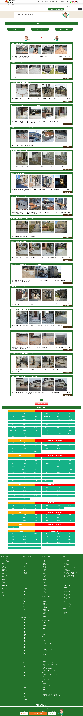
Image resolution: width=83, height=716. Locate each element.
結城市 (58, 445)
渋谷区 (70, 463)
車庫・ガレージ (5, 578)
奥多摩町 (24, 480)
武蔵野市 (24, 472)
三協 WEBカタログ (67, 613)
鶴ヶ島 (24, 598)
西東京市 (13, 472)
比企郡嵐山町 (24, 436)
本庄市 (58, 427)
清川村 (36, 539)
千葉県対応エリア (67, 595)
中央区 (36, 463)
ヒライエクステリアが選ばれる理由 (70, 572)
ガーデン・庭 (4, 585)
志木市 (24, 603)
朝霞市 (47, 433)
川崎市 (24, 533)
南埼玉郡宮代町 (13, 430)
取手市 (47, 442)
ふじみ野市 (47, 427)
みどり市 (13, 520)
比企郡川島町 (13, 427)
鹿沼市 (36, 508)
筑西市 (70, 445)
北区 (47, 466)
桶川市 (36, 413)
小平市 (58, 469)
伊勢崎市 (58, 517)
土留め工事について (47, 656)
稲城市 (24, 680)
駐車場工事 (4, 582)
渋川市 (24, 514)
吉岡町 (36, 514)
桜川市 (13, 448)
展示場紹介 (66, 569)
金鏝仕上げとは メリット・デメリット (50, 670)
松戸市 (36, 487)
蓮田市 (24, 424)
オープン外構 (4, 558)
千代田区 (47, 463)
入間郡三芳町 (35, 433)
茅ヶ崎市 (70, 539)
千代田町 (47, 520)
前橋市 (47, 514)
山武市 (24, 498)
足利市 (13, 508)
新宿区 (24, 626)
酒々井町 (13, 495)
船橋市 (44, 578)
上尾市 (13, 413)
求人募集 (65, 566)
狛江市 (24, 677)
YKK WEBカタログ (67, 612)
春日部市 (47, 413)
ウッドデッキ (4, 566)
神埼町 (70, 490)
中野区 (36, 460)
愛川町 (24, 539)
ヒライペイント (67, 610)
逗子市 (58, 533)
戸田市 (13, 424)
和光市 (47, 430)
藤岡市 (70, 514)
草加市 (58, 419)
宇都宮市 (47, 508)
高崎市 (58, 514)
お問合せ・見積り (67, 581)
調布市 (24, 675)
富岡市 (24, 517)
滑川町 (24, 592)
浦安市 (24, 490)
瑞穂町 (13, 480)
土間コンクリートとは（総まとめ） (50, 668)
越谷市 (47, 419)
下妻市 (36, 448)
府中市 (24, 674)
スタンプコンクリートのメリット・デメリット (52, 650)
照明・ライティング (6, 595)
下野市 (24, 505)
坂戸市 (24, 606)
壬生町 (58, 505)
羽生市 (36, 424)
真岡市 (58, 508)
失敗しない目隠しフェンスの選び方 (50, 694)
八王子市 (47, 477)
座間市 (70, 536)
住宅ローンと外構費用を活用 (69, 575)
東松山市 (47, 424)
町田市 (24, 681)
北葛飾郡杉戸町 (36, 416)
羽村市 (24, 684)
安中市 (13, 517)
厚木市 (36, 536)
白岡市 (24, 567)
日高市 (24, 433)
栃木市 (13, 505)
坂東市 (24, 445)
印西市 (36, 490)
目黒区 (13, 466)
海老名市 (58, 536)
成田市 (58, 490)
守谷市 (36, 445)
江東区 (24, 463)
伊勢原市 (24, 542)
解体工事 (45, 689)
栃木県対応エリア (67, 597)
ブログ (65, 579)
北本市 (58, 416)
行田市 (70, 416)
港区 (58, 463)
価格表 (44, 640)
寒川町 (36, 542)
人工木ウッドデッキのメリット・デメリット (51, 644)
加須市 (58, 413)
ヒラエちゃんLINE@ (68, 561)
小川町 (36, 436)
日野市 (58, 477)
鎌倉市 (47, 533)
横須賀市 (36, 533)
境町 (13, 442)
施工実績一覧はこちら (41, 403)
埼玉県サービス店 (67, 604)
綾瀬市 (13, 539)
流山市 (24, 487)
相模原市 (24, 536)
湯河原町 (36, 547)
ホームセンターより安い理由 (69, 576)
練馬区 (24, 622)
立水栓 (3, 592)
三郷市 (70, 427)
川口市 (70, 413)
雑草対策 (45, 683)
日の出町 (70, 477)
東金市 (70, 495)
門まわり (4, 573)
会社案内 (65, 558)
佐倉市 (47, 495)
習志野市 (36, 495)
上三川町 (70, 505)
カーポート (4, 579)
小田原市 (70, 542)
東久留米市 (70, 469)
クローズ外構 (4, 560)
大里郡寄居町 (69, 433)
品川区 (36, 466)
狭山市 (70, 430)
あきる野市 (47, 480)
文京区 (47, 460)
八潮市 (24, 430)
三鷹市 (58, 472)
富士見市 (36, 427)
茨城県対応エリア (67, 594)
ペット (3, 594)
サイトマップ (66, 582)
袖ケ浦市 (45, 589)
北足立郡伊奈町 (24, 416)
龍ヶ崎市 (36, 451)
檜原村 (36, 480)
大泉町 (36, 520)
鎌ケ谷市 (13, 490)
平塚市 (47, 539)
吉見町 (24, 591)
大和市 (47, 536)
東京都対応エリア (67, 591)
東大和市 (13, 469)
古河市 (24, 442)
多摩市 (24, 678)
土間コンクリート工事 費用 (48, 662)
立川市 (47, 469)
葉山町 (13, 536)
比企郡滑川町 (58, 424)
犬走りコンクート (46, 685)
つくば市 (13, 445)
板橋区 (24, 625)
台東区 (13, 463)
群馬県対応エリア (67, 598)
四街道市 (58, 495)
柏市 (47, 487)
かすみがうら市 (58, 442)
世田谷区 (58, 460)
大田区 (24, 466)
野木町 (47, 505)
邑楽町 (24, 520)
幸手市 (24, 558)
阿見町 (13, 451)
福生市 (24, 477)
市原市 (13, 498)
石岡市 (47, 448)
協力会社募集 (66, 564)
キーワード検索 (68, 6)
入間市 (24, 413)
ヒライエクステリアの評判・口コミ (70, 578)
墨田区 (70, 460)
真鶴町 (24, 547)
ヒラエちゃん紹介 (67, 560)
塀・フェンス (4, 575)
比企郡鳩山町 (58, 433)
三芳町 (24, 615)
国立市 (70, 472)
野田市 (13, 487)
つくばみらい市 (47, 445)
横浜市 (13, 533)
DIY (44, 641)
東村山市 (36, 477)
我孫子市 (58, 487)
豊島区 (13, 460)
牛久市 (24, 451)
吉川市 (36, 430)
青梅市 (24, 683)
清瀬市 (70, 466)
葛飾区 (58, 466)
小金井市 (47, 472)
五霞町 (36, 442)
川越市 (13, 416)
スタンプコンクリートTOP (48, 649)
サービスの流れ (67, 570)
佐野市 (24, 508)
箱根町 (13, 547)
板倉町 (58, 520)
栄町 (47, 490)
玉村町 (36, 517)
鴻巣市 (36, 419)
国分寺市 (36, 472)
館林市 (13, 514)
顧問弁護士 (66, 563)
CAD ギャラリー (67, 585)
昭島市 (36, 469)
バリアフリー (4, 591)
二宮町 (58, 542)
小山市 (36, 505)
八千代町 (24, 448)
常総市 (70, 442)
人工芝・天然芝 (5, 588)
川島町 (24, 594)
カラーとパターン (46, 652)
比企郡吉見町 (69, 424)
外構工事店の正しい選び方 (69, 573)
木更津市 (45, 585)
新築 (3, 563)
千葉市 (44, 576)
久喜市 (13, 419)
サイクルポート (5, 581)
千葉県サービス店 (67, 606)
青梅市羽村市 (13, 477)
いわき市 (13, 527)
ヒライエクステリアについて (69, 567)
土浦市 (70, 448)
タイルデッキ (4, 567)
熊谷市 (24, 419)
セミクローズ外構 (5, 561)
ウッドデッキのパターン (48, 643)
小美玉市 (58, 448)
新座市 (13, 433)
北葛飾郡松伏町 (47, 416)
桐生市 (70, 517)
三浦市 (70, 533)
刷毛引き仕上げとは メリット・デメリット (51, 664)
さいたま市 (70, 419)
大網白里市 (45, 591)
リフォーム (4, 564)
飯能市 (13, 436)
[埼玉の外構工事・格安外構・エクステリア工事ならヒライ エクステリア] (10, 1)
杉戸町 (24, 570)
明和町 (70, 520)
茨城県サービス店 (67, 603)
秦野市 (13, 542)
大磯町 (47, 542)
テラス (3, 569)
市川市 (24, 495)
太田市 (47, 517)
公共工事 (4, 589)
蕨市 (58, 430)
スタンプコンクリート (6, 570)
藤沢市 (58, 539)
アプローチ (4, 572)
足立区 (24, 619)
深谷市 (24, 427)
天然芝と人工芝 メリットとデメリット (50, 674)
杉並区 (24, 460)
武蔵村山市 (24, 469)
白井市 (70, 487)
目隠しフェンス (5, 576)
